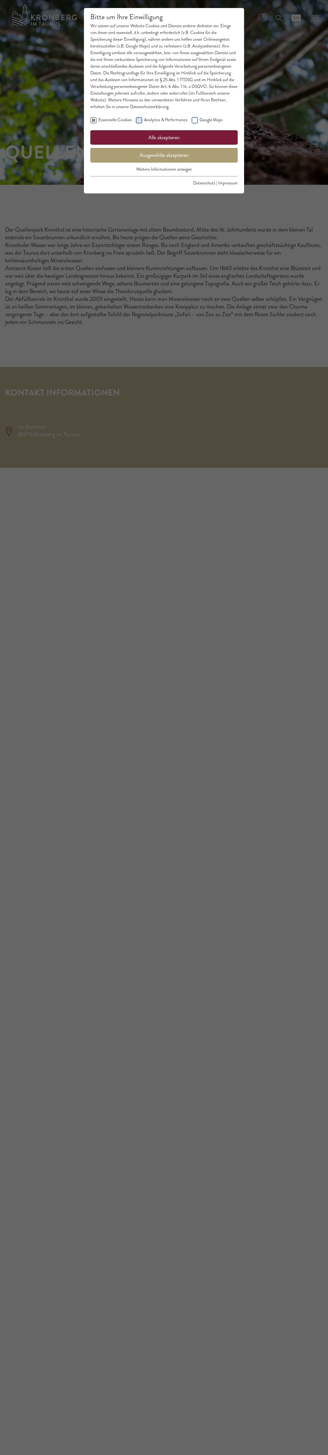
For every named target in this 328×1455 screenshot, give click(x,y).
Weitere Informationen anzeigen (164, 169)
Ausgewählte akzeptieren (164, 155)
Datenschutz (204, 183)
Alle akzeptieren (164, 137)
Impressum (228, 183)
